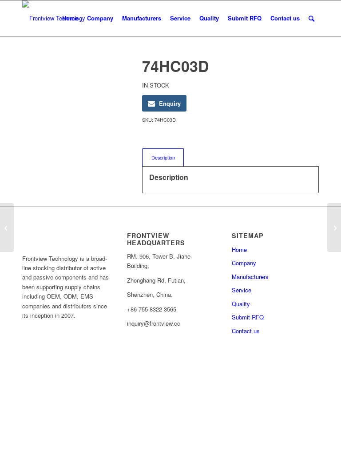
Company (244, 263)
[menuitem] (70, 18)
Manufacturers (250, 276)
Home (239, 249)
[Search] (311, 18)
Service (241, 290)
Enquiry (170, 103)
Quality (241, 303)
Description (163, 157)
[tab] (163, 157)
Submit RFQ (248, 317)
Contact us (246, 331)
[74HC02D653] (7, 227)
